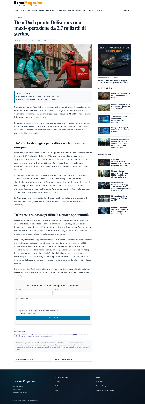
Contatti (57, 381)
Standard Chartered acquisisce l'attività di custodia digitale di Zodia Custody (119, 211)
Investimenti (32, 10)
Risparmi (99, 10)
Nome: (19, 290)
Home (17, 10)
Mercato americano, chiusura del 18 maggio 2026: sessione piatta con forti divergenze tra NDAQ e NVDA (120, 186)
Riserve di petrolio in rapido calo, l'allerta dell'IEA (119, 198)
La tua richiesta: (22, 298)
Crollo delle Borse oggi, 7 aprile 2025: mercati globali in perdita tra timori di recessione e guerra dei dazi (120, 143)
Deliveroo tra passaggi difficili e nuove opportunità (37, 99)
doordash (59, 335)
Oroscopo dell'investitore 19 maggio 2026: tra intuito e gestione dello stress (120, 162)
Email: (56, 290)
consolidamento (43, 335)
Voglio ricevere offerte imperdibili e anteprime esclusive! (38, 310)
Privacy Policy (100, 381)
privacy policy (30, 313)
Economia (62, 10)
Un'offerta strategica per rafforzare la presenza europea (39, 96)
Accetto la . (28, 313)
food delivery (68, 335)
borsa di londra (31, 335)
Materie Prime (88, 10)
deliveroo (52, 335)
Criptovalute (51, 10)
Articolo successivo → (63, 359)
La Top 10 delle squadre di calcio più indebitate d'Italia (120, 130)
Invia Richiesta (53, 318)
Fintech (71, 10)
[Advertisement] (114, 28)
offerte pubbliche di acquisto (30, 337)
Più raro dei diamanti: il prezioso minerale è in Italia (120, 95)
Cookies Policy (101, 386)
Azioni (41, 10)
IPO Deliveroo (78, 335)
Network (57, 390)
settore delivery (46, 337)
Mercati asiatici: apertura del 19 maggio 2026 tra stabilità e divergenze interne (120, 174)
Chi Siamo (58, 386)
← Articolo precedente (24, 359)
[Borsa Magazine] (28, 3)
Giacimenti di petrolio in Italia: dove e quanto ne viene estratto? (120, 107)
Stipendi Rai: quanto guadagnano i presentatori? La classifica (119, 119)
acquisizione (21, 335)
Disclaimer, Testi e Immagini (105, 390)
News (23, 10)
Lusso (78, 10)
